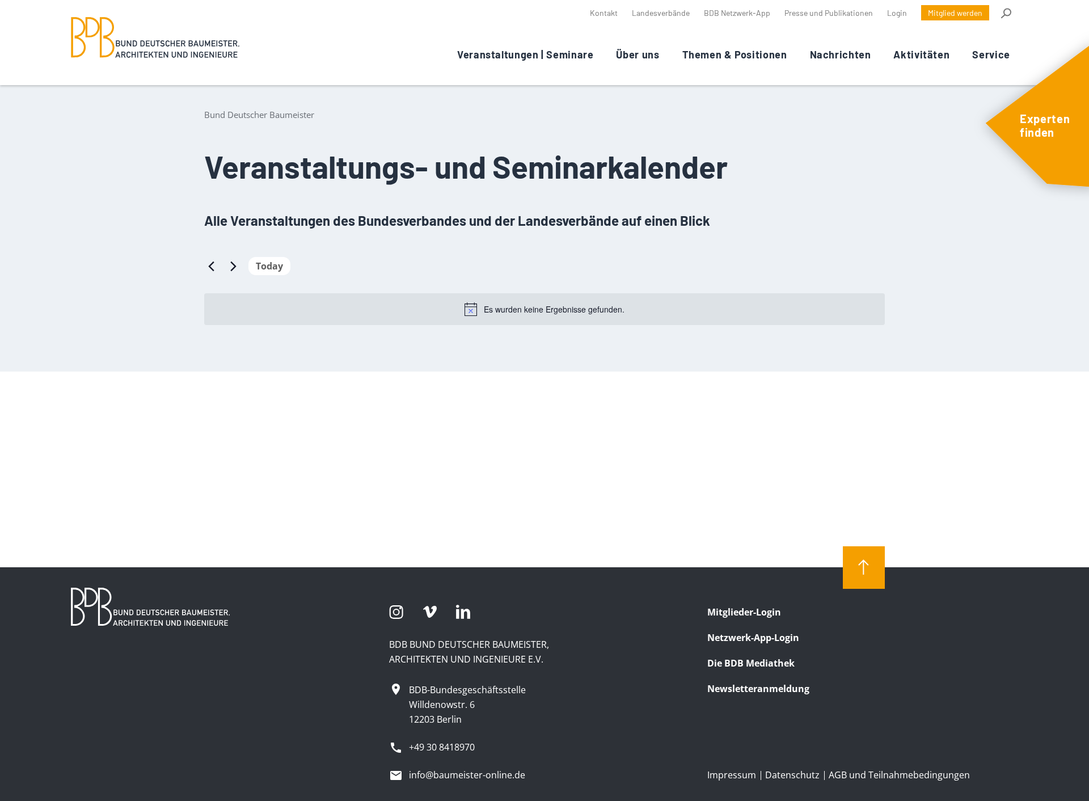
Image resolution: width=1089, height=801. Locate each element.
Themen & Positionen (734, 54)
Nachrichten (840, 54)
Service (991, 54)
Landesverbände (661, 13)
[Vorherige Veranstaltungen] (211, 266)
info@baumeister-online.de (467, 775)
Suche (1005, 13)
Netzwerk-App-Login (753, 637)
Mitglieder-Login (744, 612)
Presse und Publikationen (828, 13)
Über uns (637, 54)
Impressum (731, 775)
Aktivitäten (921, 54)
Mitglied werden (955, 13)
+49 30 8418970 (442, 747)
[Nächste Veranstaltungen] (233, 266)
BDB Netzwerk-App (737, 13)
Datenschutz (792, 775)
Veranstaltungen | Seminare (525, 54)
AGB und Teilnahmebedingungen (899, 775)
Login (897, 13)
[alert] (544, 309)
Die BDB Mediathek (751, 663)
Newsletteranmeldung (758, 688)
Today (269, 266)
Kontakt (604, 13)
